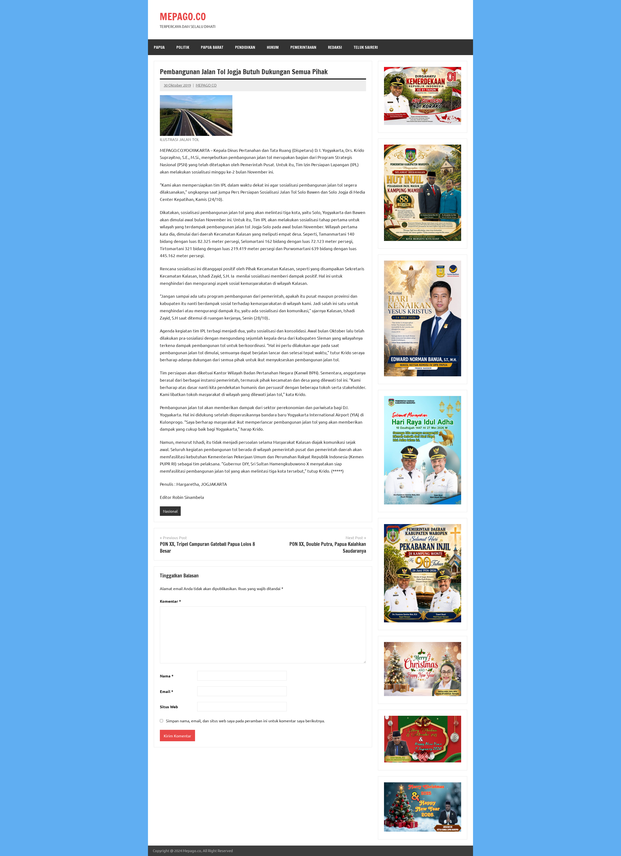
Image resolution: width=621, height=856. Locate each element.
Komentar (170, 601)
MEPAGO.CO (183, 16)
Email (166, 691)
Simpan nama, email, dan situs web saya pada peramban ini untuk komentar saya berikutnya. (245, 720)
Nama (166, 675)
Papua (159, 47)
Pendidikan (245, 47)
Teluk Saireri (366, 47)
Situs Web (169, 706)
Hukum (273, 47)
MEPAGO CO (206, 85)
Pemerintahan (303, 47)
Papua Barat (212, 47)
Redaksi (335, 47)
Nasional (170, 511)
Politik (182, 47)
